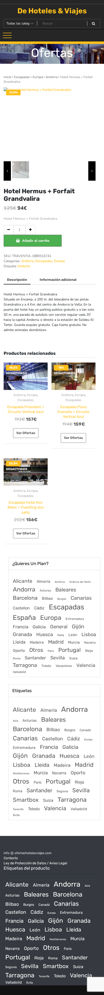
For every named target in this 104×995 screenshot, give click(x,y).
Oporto (19, 650)
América (60, 581)
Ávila (16, 815)
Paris (51, 651)
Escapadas (22, 77)
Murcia (74, 642)
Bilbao (47, 598)
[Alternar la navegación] (7, 35)
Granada (22, 634)
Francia (20, 627)
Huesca (44, 634)
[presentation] (7, 171)
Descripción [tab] (17, 280)
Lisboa (89, 634)
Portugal (69, 650)
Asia (15, 720)
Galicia (39, 627)
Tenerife (18, 809)
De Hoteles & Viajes (52, 11)
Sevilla (57, 658)
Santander (35, 658)
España (24, 618)
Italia (60, 635)
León (72, 635)
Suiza (73, 658)
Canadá (85, 730)
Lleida (19, 642)
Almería (43, 581)
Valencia (85, 665)
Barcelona (25, 598)
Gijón (78, 626)
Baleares (65, 590)
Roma (16, 658)
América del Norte (80, 581)
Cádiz (39, 608)
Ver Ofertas (25, 433)
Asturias (45, 590)
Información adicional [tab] (58, 280)
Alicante (22, 581)
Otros (36, 650)
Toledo (46, 666)
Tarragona (25, 665)
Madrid (56, 642)
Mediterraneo (21, 773)
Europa (38, 77)
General (58, 627)
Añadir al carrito (35, 240)
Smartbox (26, 799)
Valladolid (19, 672)
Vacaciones (64, 666)
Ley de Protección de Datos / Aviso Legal (35, 863)
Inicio (7, 77)
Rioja (89, 651)
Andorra (52, 77)
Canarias (81, 598)
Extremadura (75, 619)
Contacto (11, 858)
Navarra (90, 642)
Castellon (21, 608)
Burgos (61, 598)
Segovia (62, 791)
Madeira (37, 642)
